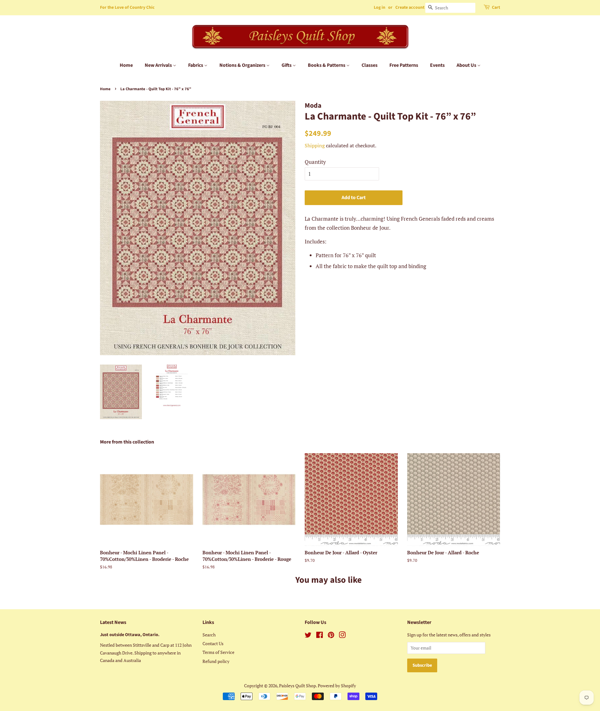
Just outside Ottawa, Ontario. (129, 634)
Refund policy (215, 661)
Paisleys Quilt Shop (297, 686)
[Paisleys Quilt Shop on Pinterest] (331, 636)
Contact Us (212, 643)
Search (209, 635)
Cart (496, 7)
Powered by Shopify (337, 686)
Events (437, 65)
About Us (467, 65)
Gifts (287, 65)
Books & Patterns (327, 65)
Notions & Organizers (242, 65)
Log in (379, 7)
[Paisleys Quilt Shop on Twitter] (308, 636)
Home (126, 65)
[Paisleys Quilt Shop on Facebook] (319, 636)
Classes (370, 65)
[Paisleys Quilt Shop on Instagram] (342, 636)
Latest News (113, 622)
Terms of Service (218, 652)
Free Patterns (403, 65)
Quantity (315, 161)
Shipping (315, 145)
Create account (409, 7)
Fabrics (196, 65)
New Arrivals (159, 65)
